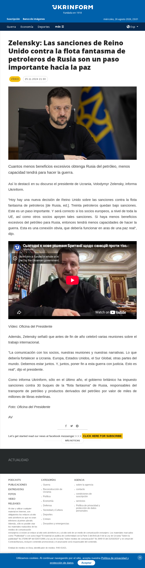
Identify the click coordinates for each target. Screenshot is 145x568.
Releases (14, 503)
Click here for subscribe (102, 436)
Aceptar (86, 562)
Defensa (47, 505)
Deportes (44, 27)
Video (11, 499)
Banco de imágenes (34, 19)
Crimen (47, 519)
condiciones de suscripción (84, 495)
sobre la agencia (84, 484)
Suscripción (13, 19)
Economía (27, 27)
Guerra (11, 27)
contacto (80, 489)
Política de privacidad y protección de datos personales (88, 508)
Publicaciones (17, 484)
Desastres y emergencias (56, 523)
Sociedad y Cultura (53, 510)
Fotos (12, 494)
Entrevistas (16, 489)
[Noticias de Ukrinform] (72, 7)
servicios (80, 501)
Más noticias (72, 440)
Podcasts (14, 480)
